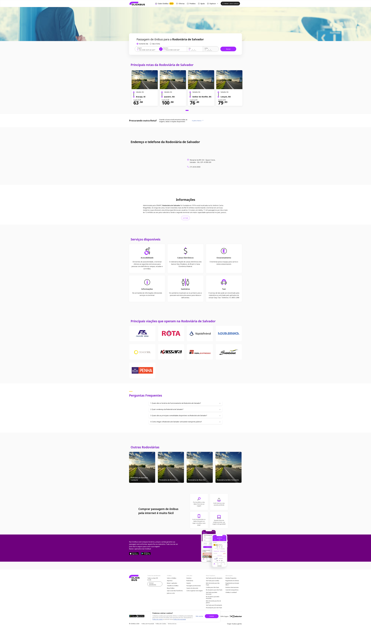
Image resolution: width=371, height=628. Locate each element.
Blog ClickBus (170, 588)
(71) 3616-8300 (195, 167)
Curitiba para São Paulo (212, 587)
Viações (188, 583)
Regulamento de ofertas (232, 580)
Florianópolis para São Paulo (214, 607)
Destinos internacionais (232, 587)
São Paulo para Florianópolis (214, 605)
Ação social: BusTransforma (175, 590)
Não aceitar (199, 616)
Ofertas (182, 4)
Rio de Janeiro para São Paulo (214, 590)
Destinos (188, 578)
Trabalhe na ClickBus (172, 585)
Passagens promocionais (193, 585)
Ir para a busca (196, 121)
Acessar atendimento (152, 584)
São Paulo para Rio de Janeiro (214, 578)
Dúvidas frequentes (230, 578)
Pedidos (192, 4)
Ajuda (202, 4)
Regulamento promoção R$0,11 (232, 584)
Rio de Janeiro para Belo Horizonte (212, 597)
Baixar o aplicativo (172, 583)
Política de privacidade (179, 619)
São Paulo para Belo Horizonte (211, 593)
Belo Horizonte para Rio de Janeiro (213, 601)
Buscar (228, 49)
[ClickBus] (137, 4)
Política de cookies (157, 619)
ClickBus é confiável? (231, 592)
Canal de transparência (231, 590)
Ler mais (185, 218)
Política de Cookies (161, 624)
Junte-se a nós (171, 593)
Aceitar (211, 616)
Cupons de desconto (192, 588)
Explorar (213, 4)
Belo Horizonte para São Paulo (213, 584)
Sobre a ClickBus (171, 578)
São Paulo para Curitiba (212, 580)
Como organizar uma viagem (194, 590)
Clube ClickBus (165, 4)
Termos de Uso (172, 624)
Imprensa (169, 580)
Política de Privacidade (148, 624)
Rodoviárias (189, 580)
